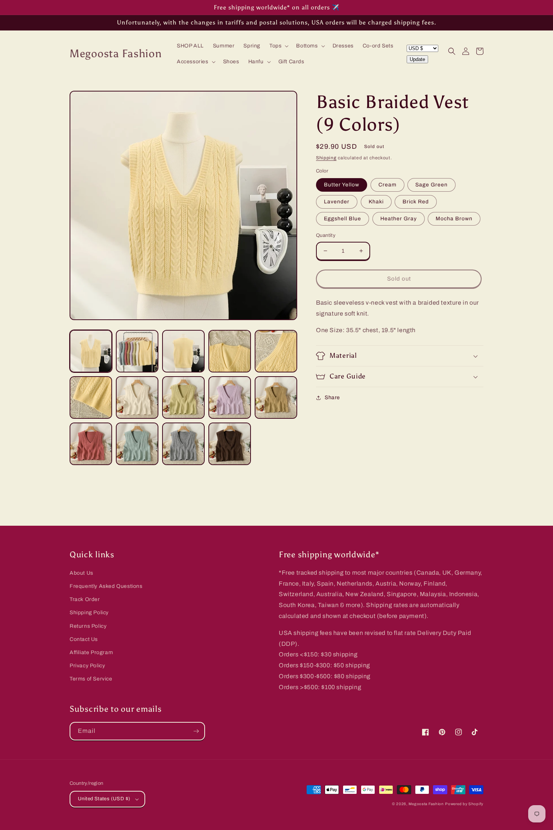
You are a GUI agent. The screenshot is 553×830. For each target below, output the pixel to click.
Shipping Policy (89, 612)
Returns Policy (88, 626)
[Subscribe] (196, 731)
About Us (81, 573)
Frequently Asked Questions (106, 586)
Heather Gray (398, 218)
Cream (387, 185)
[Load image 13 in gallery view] (183, 444)
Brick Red (416, 201)
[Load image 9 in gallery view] (229, 397)
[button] (278, 46)
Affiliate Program (91, 652)
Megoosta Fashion (426, 804)
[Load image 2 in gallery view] (137, 351)
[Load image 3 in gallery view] (183, 351)
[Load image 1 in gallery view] (91, 351)
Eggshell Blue (342, 218)
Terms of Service (91, 679)
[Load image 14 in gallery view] (229, 444)
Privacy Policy (87, 665)
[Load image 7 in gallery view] (137, 397)
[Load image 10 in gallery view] (276, 397)
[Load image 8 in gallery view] (183, 397)
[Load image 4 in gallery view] (229, 351)
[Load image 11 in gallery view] (91, 444)
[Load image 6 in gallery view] (91, 397)
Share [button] (332, 397)
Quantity (326, 235)
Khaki (376, 201)
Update (417, 59)
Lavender (336, 201)
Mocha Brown (454, 218)
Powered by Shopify (464, 804)
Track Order (85, 599)
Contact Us (84, 639)
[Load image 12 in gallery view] (137, 444)
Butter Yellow (341, 185)
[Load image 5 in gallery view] (276, 351)
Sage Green (431, 185)
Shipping (326, 157)
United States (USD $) (104, 798)
